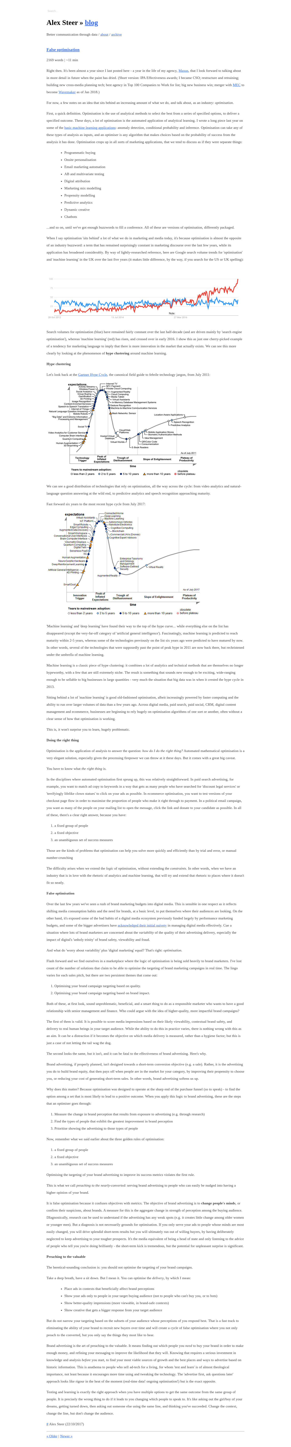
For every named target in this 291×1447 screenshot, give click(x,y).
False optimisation (63, 49)
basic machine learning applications (90, 128)
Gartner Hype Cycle (92, 375)
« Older (52, 1436)
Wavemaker (67, 92)
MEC (237, 85)
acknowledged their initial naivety (142, 925)
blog (91, 23)
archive (116, 34)
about (104, 34)
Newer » (66, 1436)
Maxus (183, 71)
